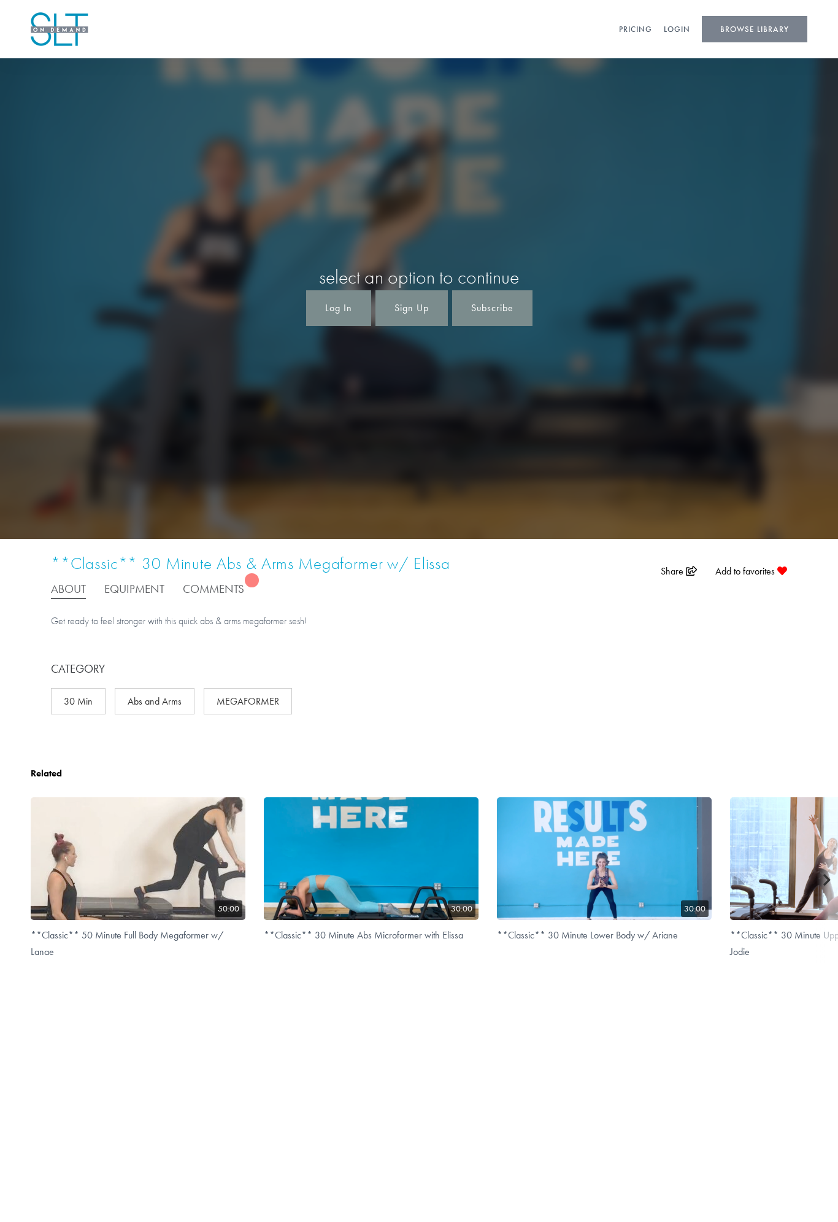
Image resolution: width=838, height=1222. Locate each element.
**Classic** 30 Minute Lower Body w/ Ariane (587, 935)
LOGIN (677, 29)
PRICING (635, 29)
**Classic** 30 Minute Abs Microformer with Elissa (363, 935)
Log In (338, 307)
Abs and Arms (155, 701)
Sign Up (411, 307)
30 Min (78, 701)
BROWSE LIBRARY (754, 29)
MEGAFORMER (248, 701)
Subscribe (492, 307)
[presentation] (827, 880)
